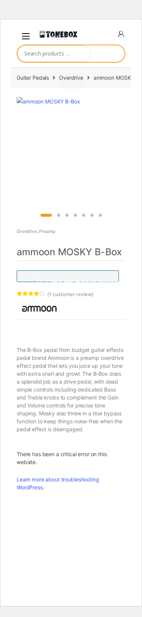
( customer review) (70, 294)
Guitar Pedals (33, 77)
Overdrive (71, 77)
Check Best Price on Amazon (82, 280)
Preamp (47, 231)
